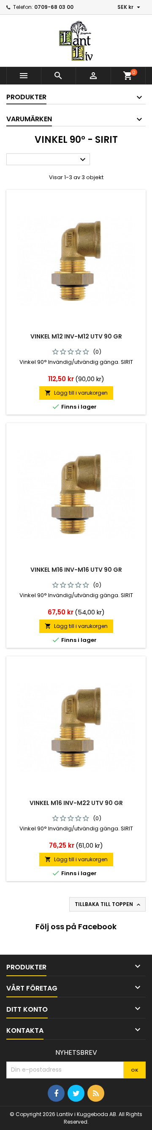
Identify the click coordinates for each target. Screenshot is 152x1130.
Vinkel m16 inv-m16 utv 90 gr (76, 569)
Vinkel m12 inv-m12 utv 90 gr (76, 336)
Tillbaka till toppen (108, 904)
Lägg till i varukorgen (76, 392)
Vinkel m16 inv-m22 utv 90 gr (76, 803)
